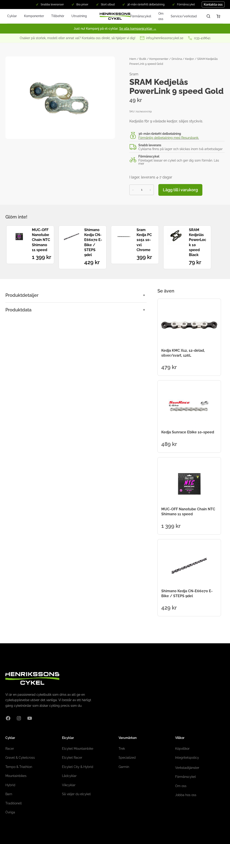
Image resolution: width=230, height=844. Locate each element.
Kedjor (189, 59)
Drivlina (177, 59)
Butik (142, 59)
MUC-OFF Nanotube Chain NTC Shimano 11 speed (41, 240)
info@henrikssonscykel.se (164, 38)
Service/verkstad (184, 16)
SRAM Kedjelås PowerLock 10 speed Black (197, 242)
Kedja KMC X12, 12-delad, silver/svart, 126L (183, 353)
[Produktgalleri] (60, 97)
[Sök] (208, 16)
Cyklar (12, 16)
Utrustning (79, 16)
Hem (132, 59)
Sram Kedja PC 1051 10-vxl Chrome (144, 240)
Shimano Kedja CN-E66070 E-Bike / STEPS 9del (93, 242)
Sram (133, 74)
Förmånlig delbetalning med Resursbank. (168, 138)
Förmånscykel (140, 16)
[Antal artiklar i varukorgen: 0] (218, 16)
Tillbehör (57, 16)
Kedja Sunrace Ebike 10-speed (187, 432)
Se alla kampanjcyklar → (137, 28)
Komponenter (34, 16)
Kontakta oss (213, 4)
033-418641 (202, 38)
